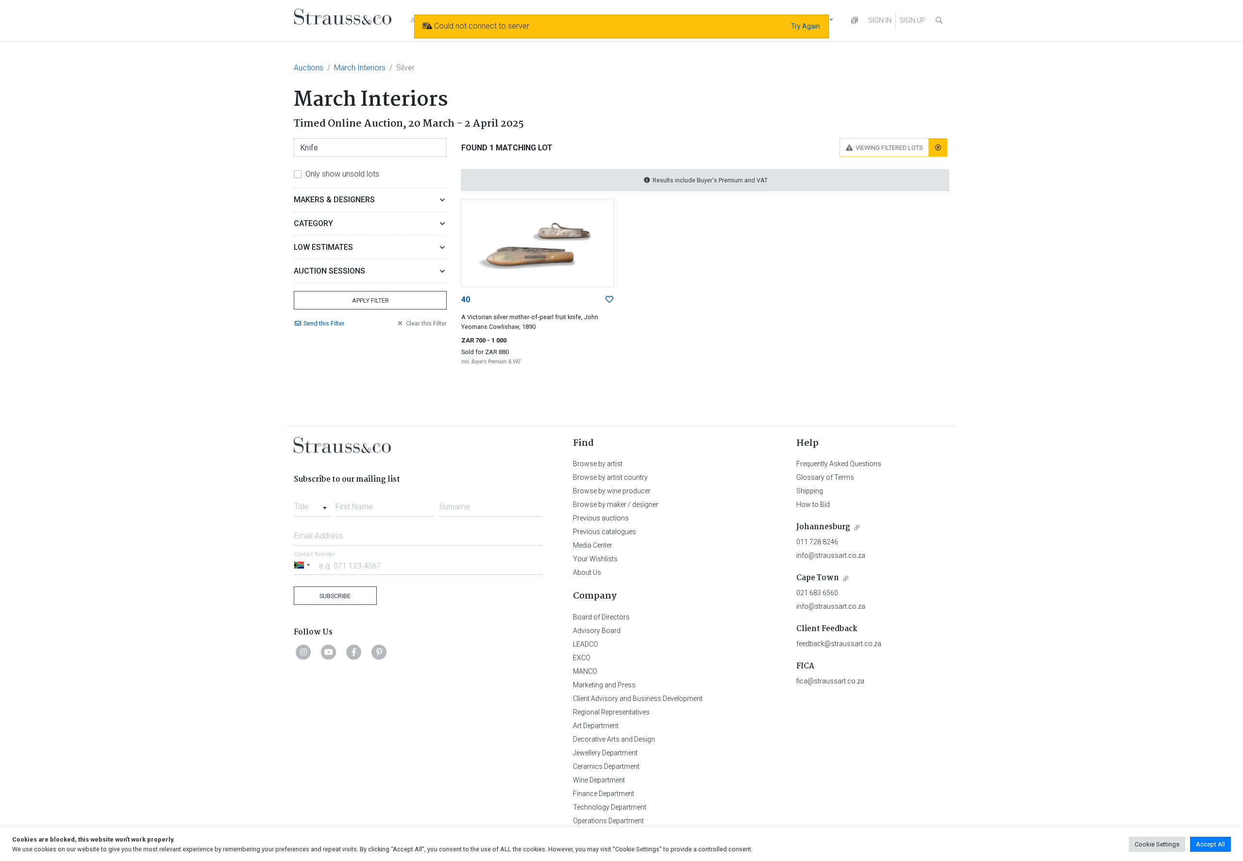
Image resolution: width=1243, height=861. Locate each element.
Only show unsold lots (342, 174)
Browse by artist (597, 464)
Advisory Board (597, 630)
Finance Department (603, 793)
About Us (587, 572)
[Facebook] (354, 652)
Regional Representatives (611, 712)
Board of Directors (601, 617)
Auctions (308, 67)
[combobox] (312, 504)
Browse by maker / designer (615, 504)
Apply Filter (370, 300)
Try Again (805, 26)
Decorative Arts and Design (614, 739)
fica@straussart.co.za (830, 681)
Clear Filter (426, 323)
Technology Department (609, 807)
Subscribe (335, 596)
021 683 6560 (817, 593)
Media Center (592, 545)
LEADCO (585, 644)
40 (465, 299)
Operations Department (608, 821)
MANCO (585, 671)
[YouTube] (328, 652)
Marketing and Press (604, 685)
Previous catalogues (604, 532)
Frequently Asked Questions (838, 464)
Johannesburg (823, 527)
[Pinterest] (379, 652)
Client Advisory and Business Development (638, 698)
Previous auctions (601, 518)
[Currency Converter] (854, 21)
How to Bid (813, 504)
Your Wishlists (595, 559)
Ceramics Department (606, 766)
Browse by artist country (610, 477)
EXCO (581, 658)
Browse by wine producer (612, 491)
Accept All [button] (1210, 844)
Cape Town (817, 578)
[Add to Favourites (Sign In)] (609, 300)
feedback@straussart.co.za (838, 644)
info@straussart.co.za (830, 555)
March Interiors (360, 67)
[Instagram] (303, 652)
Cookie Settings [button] (1157, 844)
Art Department (596, 726)
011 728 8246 (817, 542)
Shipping (809, 491)
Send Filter (323, 323)
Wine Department (599, 780)
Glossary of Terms (825, 477)
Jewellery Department (605, 753)
